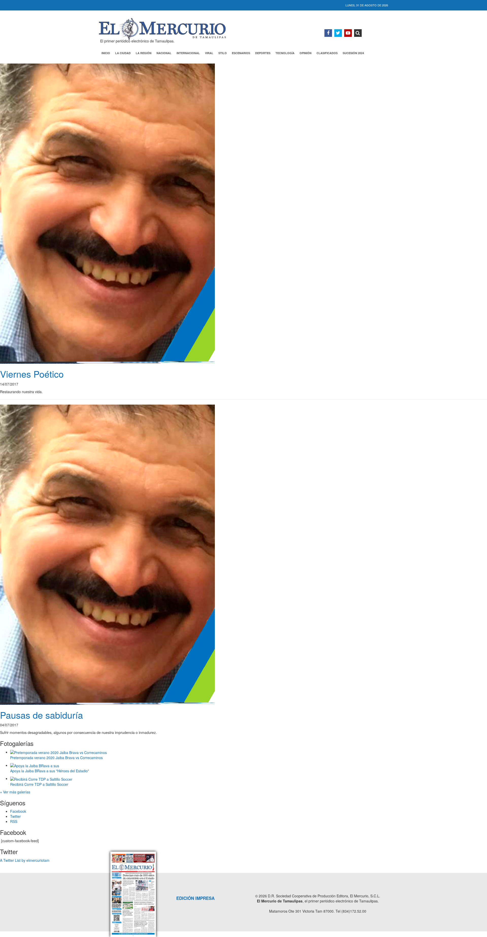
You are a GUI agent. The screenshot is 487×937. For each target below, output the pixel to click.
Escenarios (241, 53)
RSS (13, 821)
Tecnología (284, 53)
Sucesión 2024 (353, 53)
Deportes (262, 53)
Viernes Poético (32, 373)
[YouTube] (348, 33)
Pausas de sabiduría (41, 714)
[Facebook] (328, 33)
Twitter (15, 816)
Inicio (105, 53)
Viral (209, 53)
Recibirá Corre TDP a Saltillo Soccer (39, 784)
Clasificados (327, 53)
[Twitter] (338, 33)
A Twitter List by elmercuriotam (24, 860)
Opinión (305, 53)
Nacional (163, 53)
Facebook (18, 811)
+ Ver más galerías (15, 791)
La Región (143, 53)
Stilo (222, 53)
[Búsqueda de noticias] (358, 33)
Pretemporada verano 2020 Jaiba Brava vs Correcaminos (56, 757)
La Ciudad (123, 53)
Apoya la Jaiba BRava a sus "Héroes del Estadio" (49, 770)
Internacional (188, 53)
